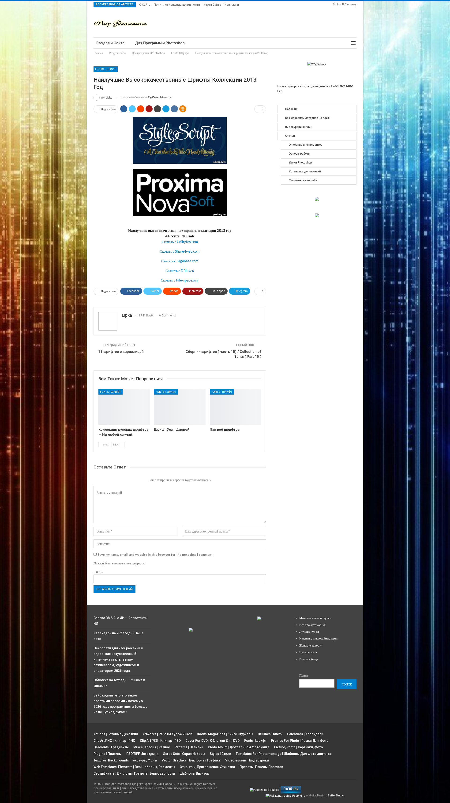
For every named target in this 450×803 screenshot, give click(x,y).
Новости (291, 109)
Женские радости (310, 645)
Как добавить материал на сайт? (307, 118)
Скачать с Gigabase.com (179, 261)
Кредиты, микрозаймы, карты (318, 638)
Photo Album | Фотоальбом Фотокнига (238, 747)
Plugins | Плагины (108, 754)
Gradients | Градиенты (111, 747)
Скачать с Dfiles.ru (179, 270)
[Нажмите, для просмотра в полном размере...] (180, 140)
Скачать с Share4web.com (179, 251)
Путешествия (308, 652)
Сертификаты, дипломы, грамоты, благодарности (134, 773)
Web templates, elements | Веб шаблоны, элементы (134, 767)
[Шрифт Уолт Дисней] (179, 407)
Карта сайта (212, 4)
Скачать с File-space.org (180, 280)
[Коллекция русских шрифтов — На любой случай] (124, 407)
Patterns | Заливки (189, 747)
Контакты (232, 4)
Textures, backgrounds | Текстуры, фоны (125, 760)
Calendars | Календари (305, 734)
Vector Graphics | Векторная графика (191, 760)
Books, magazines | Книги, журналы (225, 734)
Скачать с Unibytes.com (180, 242)
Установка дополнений (305, 171)
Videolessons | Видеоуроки (247, 760)
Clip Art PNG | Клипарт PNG (114, 740)
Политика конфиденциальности (177, 4)
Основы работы (299, 153)
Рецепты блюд (308, 659)
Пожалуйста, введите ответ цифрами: (119, 563)
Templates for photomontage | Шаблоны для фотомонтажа (283, 754)
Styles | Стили (220, 754)
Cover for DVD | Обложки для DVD (212, 740)
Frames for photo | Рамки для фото (300, 740)
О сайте (144, 4)
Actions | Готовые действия (116, 734)
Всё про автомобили (312, 625)
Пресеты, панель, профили (261, 767)
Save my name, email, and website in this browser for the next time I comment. (155, 554)
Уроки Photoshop (300, 162)
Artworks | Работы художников (167, 734)
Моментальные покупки (315, 618)
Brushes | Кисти (270, 734)
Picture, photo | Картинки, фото (298, 747)
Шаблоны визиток (194, 773)
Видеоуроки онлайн (298, 127)
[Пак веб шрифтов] (235, 407)
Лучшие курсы (309, 631)
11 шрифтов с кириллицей (121, 352)
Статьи (290, 135)
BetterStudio (336, 795)
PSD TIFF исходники (142, 754)
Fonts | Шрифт (105, 69)
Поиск (303, 675)
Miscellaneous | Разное (151, 747)
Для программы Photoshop (160, 43)
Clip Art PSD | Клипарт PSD (160, 740)
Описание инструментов (305, 144)
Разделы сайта (110, 43)
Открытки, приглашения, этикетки (207, 767)
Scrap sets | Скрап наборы (184, 754)
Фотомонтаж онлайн (303, 180)
